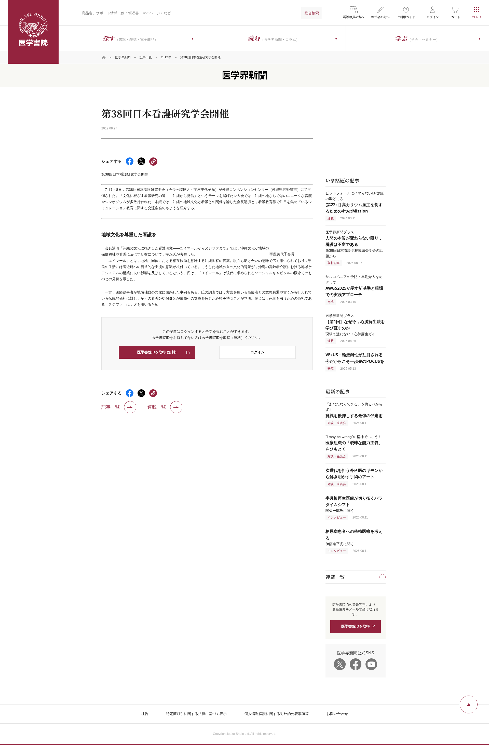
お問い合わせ (337, 714)
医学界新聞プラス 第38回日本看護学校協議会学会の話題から (354, 244)
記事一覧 (146, 57)
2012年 (166, 57)
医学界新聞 (122, 57)
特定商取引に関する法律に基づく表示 (196, 714)
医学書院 (33, 32)
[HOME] (104, 57)
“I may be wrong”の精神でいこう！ (354, 443)
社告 (144, 714)
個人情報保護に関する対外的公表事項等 (276, 714)
